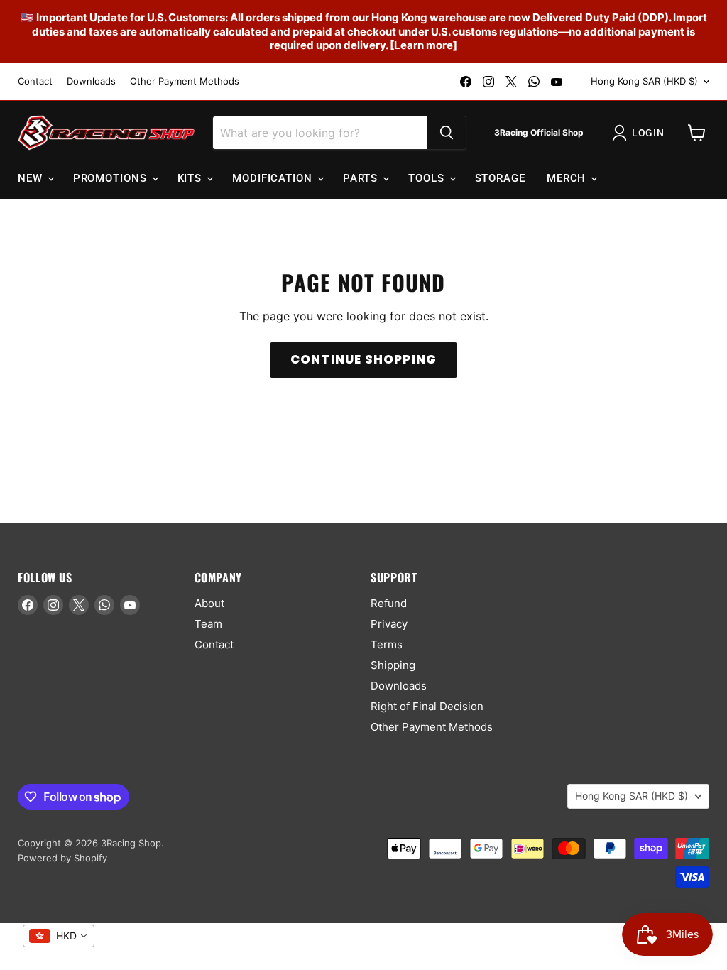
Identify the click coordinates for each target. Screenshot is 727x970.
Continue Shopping (363, 359)
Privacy (389, 624)
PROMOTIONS (112, 178)
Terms (387, 644)
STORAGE (500, 178)
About (209, 603)
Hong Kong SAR (644, 81)
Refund (389, 603)
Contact (35, 81)
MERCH (568, 178)
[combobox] (58, 936)
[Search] (446, 132)
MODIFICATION (274, 178)
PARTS (362, 178)
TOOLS (427, 178)
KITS (191, 178)
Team (208, 624)
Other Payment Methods (184, 81)
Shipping (393, 665)
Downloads (91, 81)
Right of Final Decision (427, 706)
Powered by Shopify (62, 857)
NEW (32, 178)
